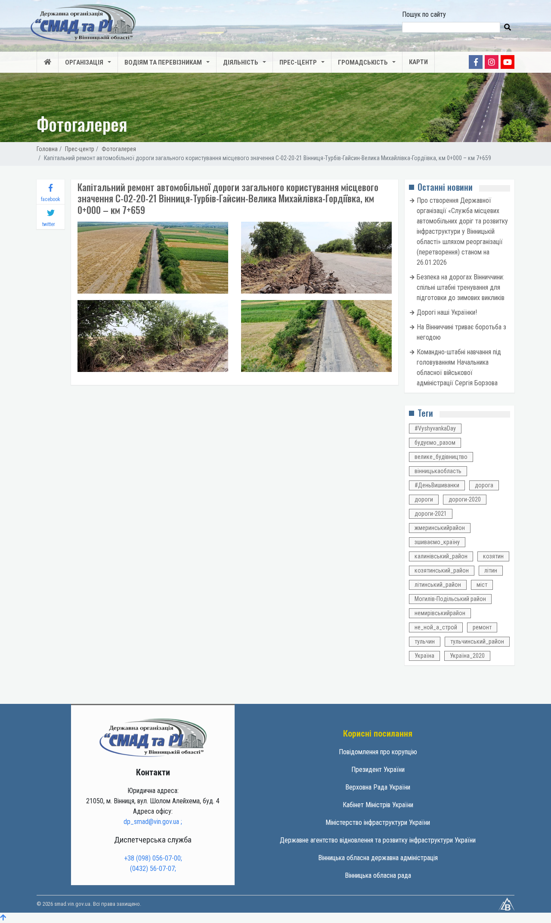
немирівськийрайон (440, 613)
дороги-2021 (431, 513)
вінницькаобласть (438, 471)
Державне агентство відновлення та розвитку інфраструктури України (378, 840)
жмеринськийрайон (440, 527)
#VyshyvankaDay (435, 428)
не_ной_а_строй (436, 627)
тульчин (425, 641)
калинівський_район (441, 556)
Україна (424, 655)
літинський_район (438, 584)
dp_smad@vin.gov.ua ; (153, 822)
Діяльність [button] (240, 62)
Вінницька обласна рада (378, 875)
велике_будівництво (441, 456)
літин (490, 570)
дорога (484, 485)
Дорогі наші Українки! (447, 312)
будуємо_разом (435, 442)
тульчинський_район (477, 641)
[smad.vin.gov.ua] (153, 737)
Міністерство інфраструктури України (377, 822)
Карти (418, 62)
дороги (424, 499)
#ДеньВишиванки (437, 485)
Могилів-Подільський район (450, 598)
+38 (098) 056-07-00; (153, 858)
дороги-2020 (465, 499)
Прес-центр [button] (298, 62)
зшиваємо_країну (437, 542)
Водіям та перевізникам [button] (163, 62)
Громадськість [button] (363, 62)
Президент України (378, 769)
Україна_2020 (467, 655)
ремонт (482, 627)
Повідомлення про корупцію (378, 752)
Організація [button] (84, 62)
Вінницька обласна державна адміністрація (378, 858)
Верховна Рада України (377, 787)
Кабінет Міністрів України (378, 805)
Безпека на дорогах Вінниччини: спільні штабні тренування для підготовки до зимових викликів (461, 287)
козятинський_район (442, 570)
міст (482, 584)
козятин (493, 556)
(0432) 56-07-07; (153, 868)
